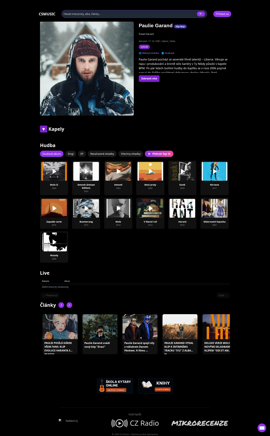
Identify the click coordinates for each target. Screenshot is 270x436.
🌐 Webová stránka (149, 53)
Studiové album (51, 154)
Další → (223, 295)
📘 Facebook (167, 53)
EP (81, 154)
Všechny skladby (130, 154)
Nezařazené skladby (102, 154)
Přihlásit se (222, 14)
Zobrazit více (149, 78)
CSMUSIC (47, 13)
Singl (71, 154)
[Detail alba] (59, 171)
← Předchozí (50, 295)
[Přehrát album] (49, 171)
